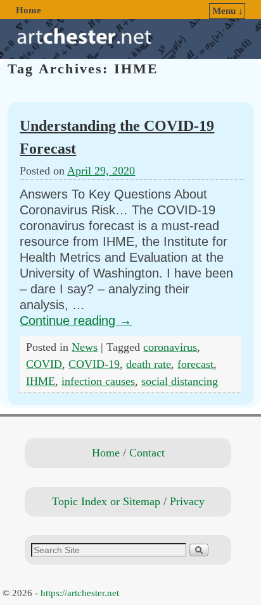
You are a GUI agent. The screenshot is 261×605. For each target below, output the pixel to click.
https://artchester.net (80, 593)
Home (28, 10)
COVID (44, 364)
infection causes (98, 381)
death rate (148, 364)
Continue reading (76, 320)
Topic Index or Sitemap (106, 501)
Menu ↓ (227, 11)
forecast (195, 364)
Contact (147, 452)
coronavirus (170, 347)
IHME (40, 381)
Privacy (187, 501)
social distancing (179, 381)
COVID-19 (94, 364)
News (85, 347)
